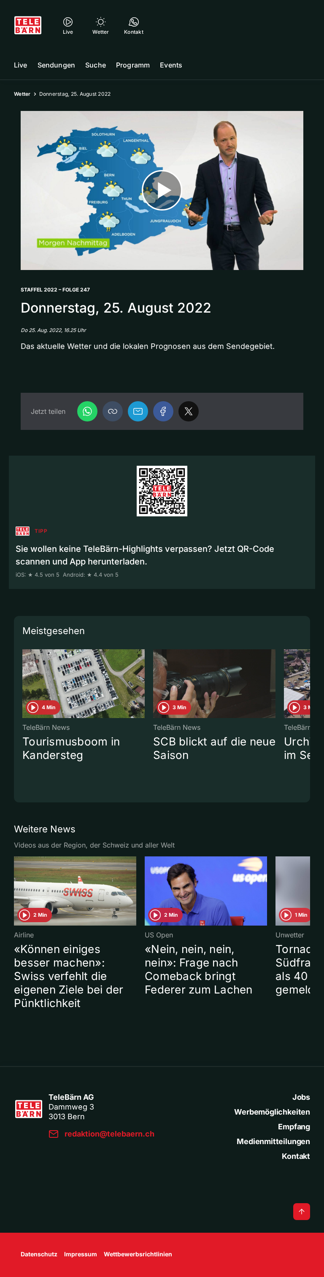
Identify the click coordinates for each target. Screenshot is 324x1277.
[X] (188, 411)
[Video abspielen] (162, 190)
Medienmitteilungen (273, 1141)
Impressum (80, 1254)
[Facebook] (163, 411)
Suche (95, 65)
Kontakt (296, 1156)
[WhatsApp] (87, 411)
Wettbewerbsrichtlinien (138, 1254)
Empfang (294, 1126)
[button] (113, 411)
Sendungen (56, 65)
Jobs (301, 1097)
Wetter (22, 94)
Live (20, 65)
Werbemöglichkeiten (272, 1111)
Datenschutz (39, 1254)
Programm (133, 65)
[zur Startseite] (27, 25)
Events (171, 65)
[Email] (138, 411)
